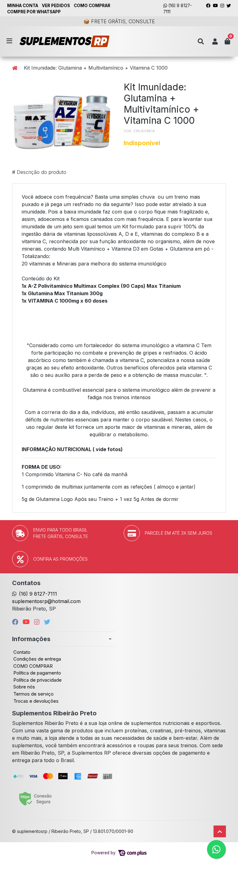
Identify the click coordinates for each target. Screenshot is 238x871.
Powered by (104, 852)
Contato (21, 652)
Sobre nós (24, 687)
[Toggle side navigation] (10, 41)
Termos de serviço (33, 694)
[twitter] (47, 622)
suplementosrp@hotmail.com (46, 601)
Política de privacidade (37, 680)
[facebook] (16, 622)
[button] (215, 41)
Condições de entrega (37, 659)
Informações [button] (31, 639)
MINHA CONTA (22, 5)
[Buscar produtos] (201, 41)
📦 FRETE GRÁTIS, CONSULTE (119, 21)
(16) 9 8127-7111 (177, 8)
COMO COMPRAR (92, 5)
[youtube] (27, 622)
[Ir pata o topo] (220, 831)
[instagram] (38, 622)
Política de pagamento (37, 673)
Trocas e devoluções (36, 701)
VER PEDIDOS (56, 5)
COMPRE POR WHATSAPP (34, 11)
